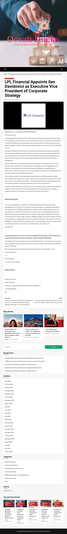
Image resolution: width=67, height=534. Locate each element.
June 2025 (8, 410)
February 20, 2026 (34, 337)
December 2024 (9, 429)
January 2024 (8, 451)
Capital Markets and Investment (14, 468)
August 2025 (8, 403)
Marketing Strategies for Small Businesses (17, 475)
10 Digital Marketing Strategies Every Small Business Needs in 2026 (24, 358)
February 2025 (9, 422)
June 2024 (8, 448)
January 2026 (8, 387)
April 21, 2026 (33, 519)
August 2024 (8, 442)
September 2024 (9, 438)
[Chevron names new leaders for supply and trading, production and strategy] (33, 320)
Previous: (19, 301)
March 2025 (8, 419)
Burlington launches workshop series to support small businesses (23, 367)
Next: (48, 300)
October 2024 (9, 435)
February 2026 (9, 384)
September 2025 (9, 400)
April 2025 (8, 416)
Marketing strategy (10, 478)
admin (7, 99)
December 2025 (9, 390)
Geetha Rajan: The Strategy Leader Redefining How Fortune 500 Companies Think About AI (12, 333)
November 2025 (9, 394)
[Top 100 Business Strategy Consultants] (54, 320)
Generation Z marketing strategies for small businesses (21, 364)
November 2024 (9, 432)
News (6, 481)
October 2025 (9, 397)
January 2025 (8, 426)
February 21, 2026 (14, 339)
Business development (11, 465)
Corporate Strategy (9, 78)
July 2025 (7, 406)
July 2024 (7, 445)
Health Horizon (8, 490)
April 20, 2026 (45, 521)
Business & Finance (10, 462)
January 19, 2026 (14, 99)
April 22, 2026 (21, 523)
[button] (5, 69)
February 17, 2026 (55, 333)
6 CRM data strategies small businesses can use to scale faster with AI (25, 361)
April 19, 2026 (58, 519)
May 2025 (7, 413)
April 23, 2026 (9, 521)
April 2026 (8, 381)
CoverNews (38, 531)
